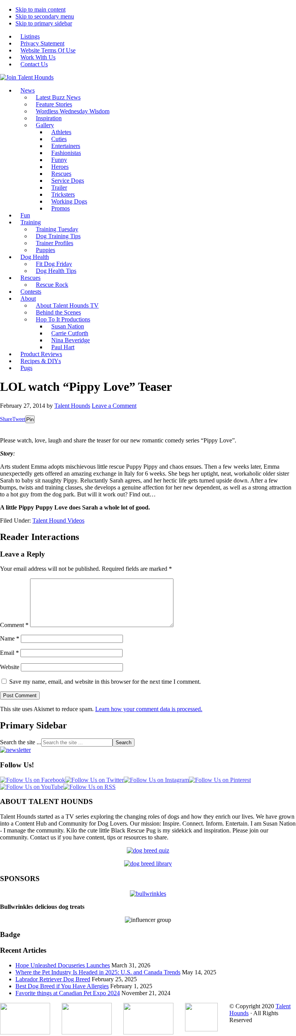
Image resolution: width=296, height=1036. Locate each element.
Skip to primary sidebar (43, 23)
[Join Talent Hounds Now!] (27, 77)
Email (9, 652)
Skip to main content (40, 9)
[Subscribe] (15, 750)
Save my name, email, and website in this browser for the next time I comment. (105, 681)
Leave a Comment (114, 405)
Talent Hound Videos (58, 520)
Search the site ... (20, 742)
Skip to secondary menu (44, 16)
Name (9, 638)
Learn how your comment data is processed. (148, 709)
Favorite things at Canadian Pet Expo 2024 (67, 993)
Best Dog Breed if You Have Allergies (62, 986)
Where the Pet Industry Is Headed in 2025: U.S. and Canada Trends (97, 972)
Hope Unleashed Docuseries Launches (62, 965)
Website (9, 667)
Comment (14, 625)
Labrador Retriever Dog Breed (52, 979)
